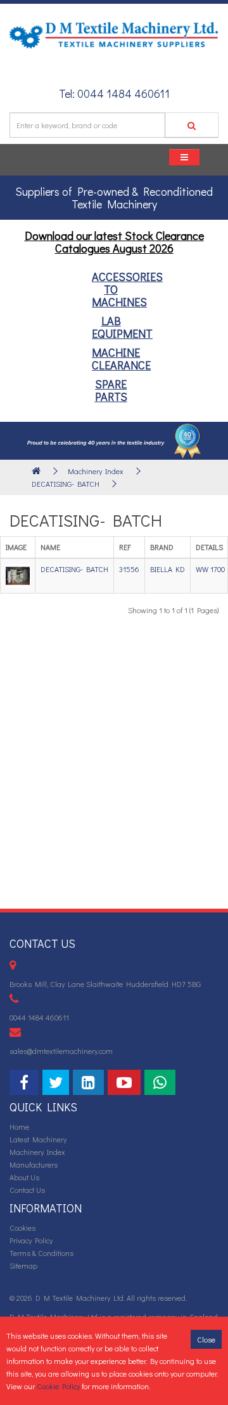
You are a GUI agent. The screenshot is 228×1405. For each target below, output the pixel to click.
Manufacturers (34, 1164)
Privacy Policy (31, 1240)
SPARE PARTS (111, 390)
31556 (129, 569)
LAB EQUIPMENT (122, 327)
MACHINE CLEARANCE (121, 359)
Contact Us (27, 1190)
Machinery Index (96, 471)
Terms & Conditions (41, 1253)
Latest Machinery (38, 1139)
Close (206, 1339)
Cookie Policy (58, 1386)
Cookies (22, 1228)
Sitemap (23, 1265)
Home (19, 1126)
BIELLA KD (167, 569)
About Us (24, 1177)
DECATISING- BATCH (65, 484)
